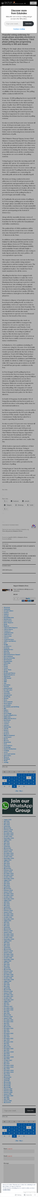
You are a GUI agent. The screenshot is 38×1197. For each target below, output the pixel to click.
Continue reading (19, 29)
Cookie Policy (6, 1189)
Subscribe (28, 23)
